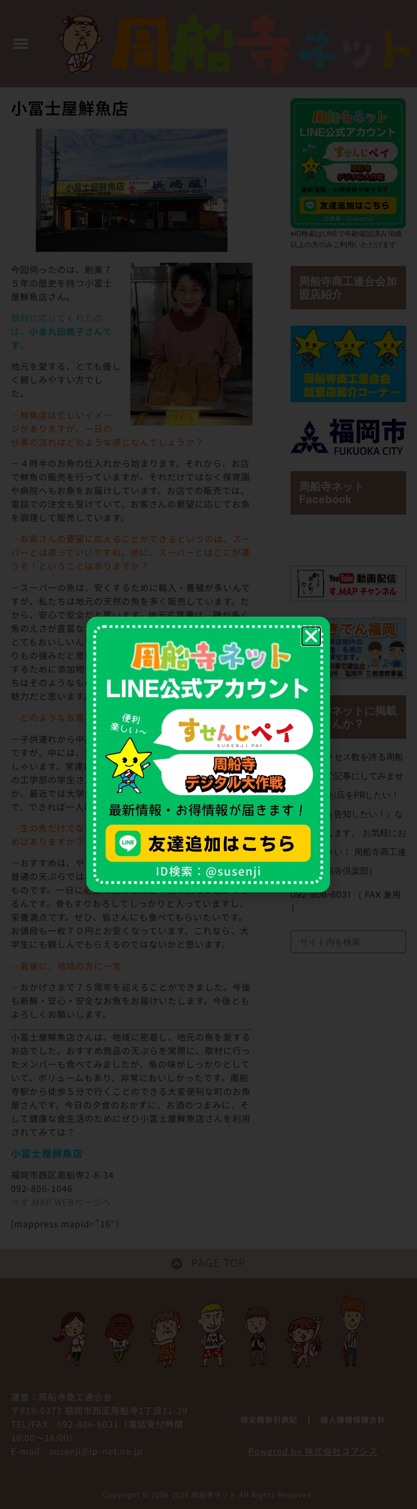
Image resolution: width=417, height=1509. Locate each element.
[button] (311, 636)
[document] (208, 754)
